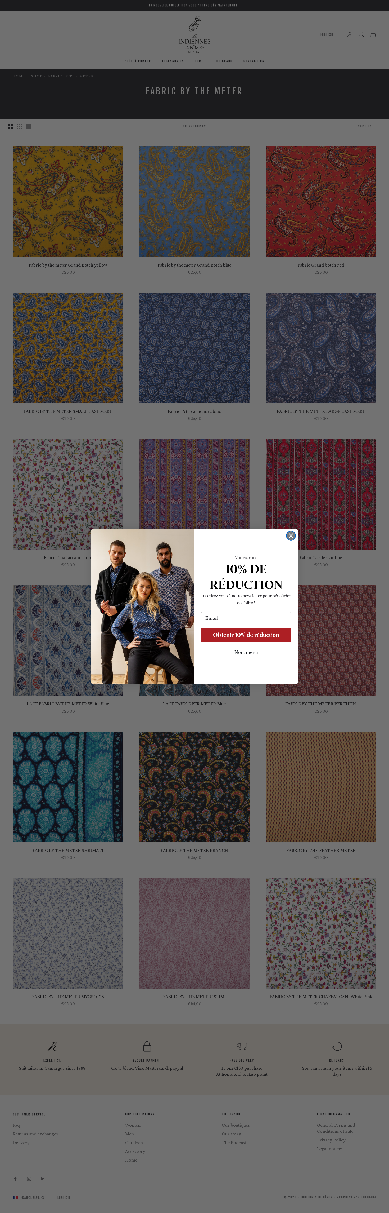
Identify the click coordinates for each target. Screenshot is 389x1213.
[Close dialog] (291, 535)
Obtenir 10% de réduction (246, 635)
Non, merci (246, 653)
